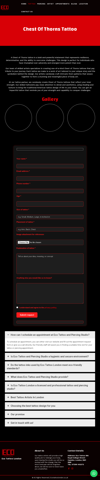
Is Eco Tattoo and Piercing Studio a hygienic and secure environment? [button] (50, 356)
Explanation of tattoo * (25, 248)
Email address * (23, 171)
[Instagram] (72, 468)
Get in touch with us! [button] (22, 422)
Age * (18, 196)
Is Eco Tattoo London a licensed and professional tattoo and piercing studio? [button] (47, 387)
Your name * (21, 159)
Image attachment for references (30, 234)
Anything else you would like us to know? (34, 278)
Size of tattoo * (22, 210)
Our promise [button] (18, 414)
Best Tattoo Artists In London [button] (27, 397)
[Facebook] (69, 468)
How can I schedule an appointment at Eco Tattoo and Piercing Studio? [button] (50, 334)
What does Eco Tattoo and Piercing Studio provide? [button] (39, 376)
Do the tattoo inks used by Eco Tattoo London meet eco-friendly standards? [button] (44, 367)
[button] (94, 473)
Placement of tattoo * (25, 222)
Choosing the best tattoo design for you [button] (33, 405)
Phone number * (23, 183)
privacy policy (50, 308)
